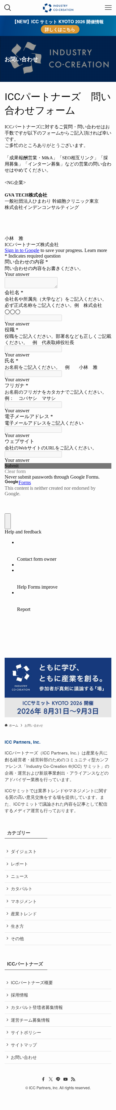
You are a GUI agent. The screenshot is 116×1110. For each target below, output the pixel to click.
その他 (17, 938)
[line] (58, 1079)
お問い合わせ (24, 1057)
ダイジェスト (24, 851)
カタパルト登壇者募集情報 (37, 1007)
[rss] (73, 1079)
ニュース (19, 876)
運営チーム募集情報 (30, 1020)
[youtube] (65, 1079)
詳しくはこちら (60, 29)
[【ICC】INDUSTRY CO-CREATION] (58, 7)
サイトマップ (24, 1045)
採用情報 (19, 995)
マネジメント (24, 901)
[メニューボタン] (108, 7)
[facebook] (43, 1079)
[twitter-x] (51, 1079)
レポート (19, 864)
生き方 (17, 926)
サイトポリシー (26, 1032)
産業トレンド (24, 914)
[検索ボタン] (7, 7)
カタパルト (21, 888)
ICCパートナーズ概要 (32, 982)
